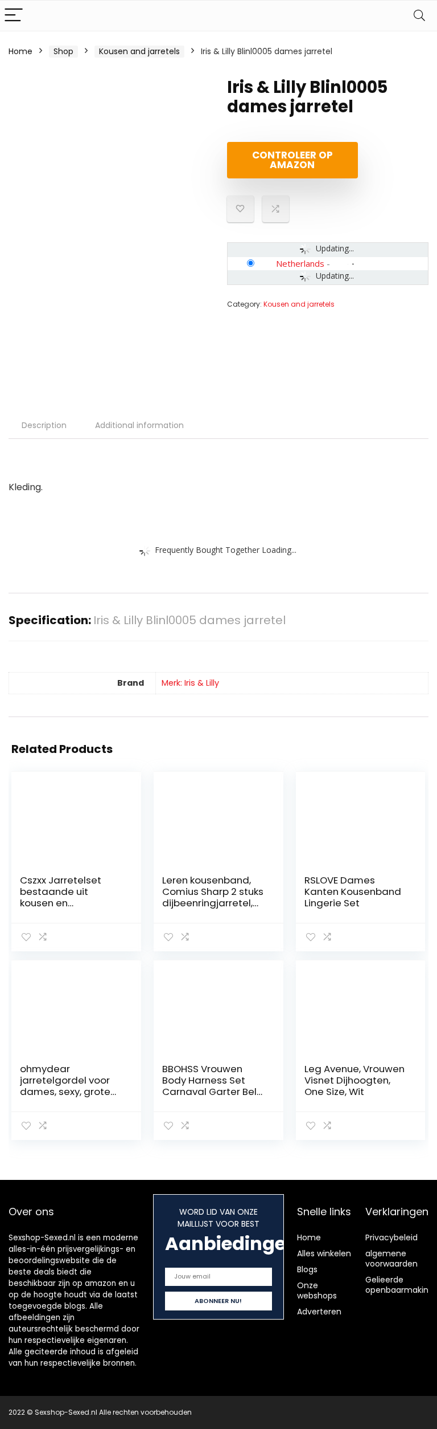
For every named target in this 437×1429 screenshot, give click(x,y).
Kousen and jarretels (139, 51)
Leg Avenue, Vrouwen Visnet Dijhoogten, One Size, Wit (354, 1080)
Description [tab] (44, 425)
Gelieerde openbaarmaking (399, 1285)
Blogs (307, 1269)
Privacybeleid (391, 1237)
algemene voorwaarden (391, 1258)
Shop (63, 51)
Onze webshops (317, 1290)
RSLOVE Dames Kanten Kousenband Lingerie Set (352, 891)
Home (20, 51)
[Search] (419, 16)
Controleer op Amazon (292, 160)
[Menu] (13, 16)
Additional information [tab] (139, 425)
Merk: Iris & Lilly (190, 683)
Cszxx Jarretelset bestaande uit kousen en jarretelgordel (60, 897)
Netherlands (300, 263)
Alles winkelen (324, 1253)
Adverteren (319, 1311)
